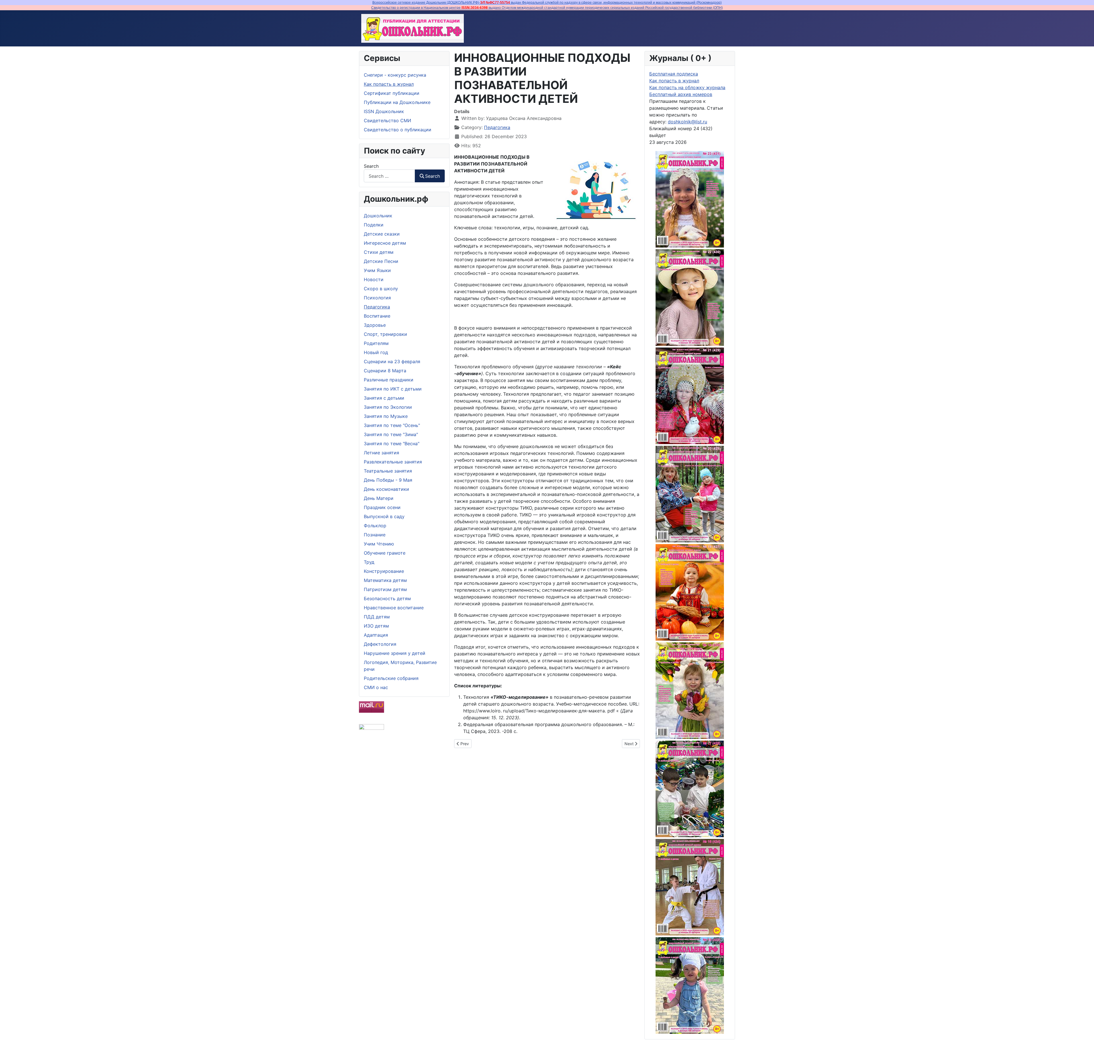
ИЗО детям (376, 626)
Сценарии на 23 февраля (392, 361)
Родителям (376, 343)
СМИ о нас (376, 687)
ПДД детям (377, 617)
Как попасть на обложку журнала (687, 87)
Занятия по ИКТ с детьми (393, 389)
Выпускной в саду (384, 516)
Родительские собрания (391, 678)
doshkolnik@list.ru (687, 121)
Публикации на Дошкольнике (397, 102)
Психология (377, 298)
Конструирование (384, 571)
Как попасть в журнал (389, 84)
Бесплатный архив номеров (680, 94)
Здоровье (375, 325)
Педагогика (377, 307)
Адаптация (376, 635)
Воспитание (377, 316)
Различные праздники (388, 380)
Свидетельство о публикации (397, 129)
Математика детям (385, 580)
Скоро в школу (381, 288)
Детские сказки (382, 234)
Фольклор (375, 525)
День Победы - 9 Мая (388, 480)
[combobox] (389, 175)
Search (371, 166)
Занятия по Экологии (388, 407)
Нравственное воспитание (394, 607)
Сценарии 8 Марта (385, 370)
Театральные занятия (388, 471)
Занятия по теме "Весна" (391, 443)
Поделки (373, 225)
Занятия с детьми (384, 398)
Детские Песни (381, 261)
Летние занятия (381, 452)
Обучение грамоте (384, 553)
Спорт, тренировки (385, 334)
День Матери (378, 498)
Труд (369, 562)
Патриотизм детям (385, 589)
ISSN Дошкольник (384, 111)
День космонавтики (386, 489)
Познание (374, 535)
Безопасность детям (387, 598)
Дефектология (380, 644)
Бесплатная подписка (673, 74)
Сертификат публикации (391, 93)
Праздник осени (382, 507)
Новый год (376, 352)
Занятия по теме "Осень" (392, 425)
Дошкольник (378, 215)
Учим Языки (377, 270)
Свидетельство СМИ (387, 120)
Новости (373, 279)
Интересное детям (385, 243)
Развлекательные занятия (393, 462)
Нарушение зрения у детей (394, 653)
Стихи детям (378, 252)
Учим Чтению (379, 544)
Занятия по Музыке (386, 416)
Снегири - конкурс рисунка (395, 75)
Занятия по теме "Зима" (391, 434)
